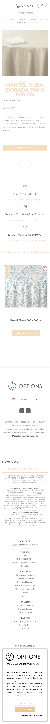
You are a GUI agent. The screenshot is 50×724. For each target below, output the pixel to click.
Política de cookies (29, 695)
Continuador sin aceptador (32, 715)
